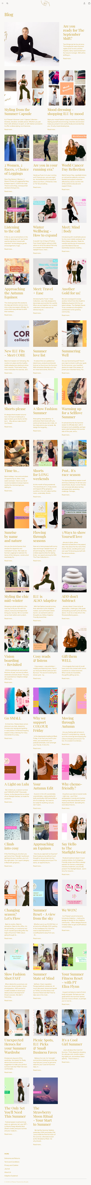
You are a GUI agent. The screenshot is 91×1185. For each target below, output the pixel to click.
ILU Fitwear (12, 1182)
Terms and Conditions (11, 1162)
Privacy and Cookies (11, 1165)
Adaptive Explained (11, 1176)
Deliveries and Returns (12, 1158)
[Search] (7, 3)
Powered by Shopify (22, 1182)
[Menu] (2, 3)
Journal (7, 1169)
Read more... (67, 58)
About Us (7, 1172)
